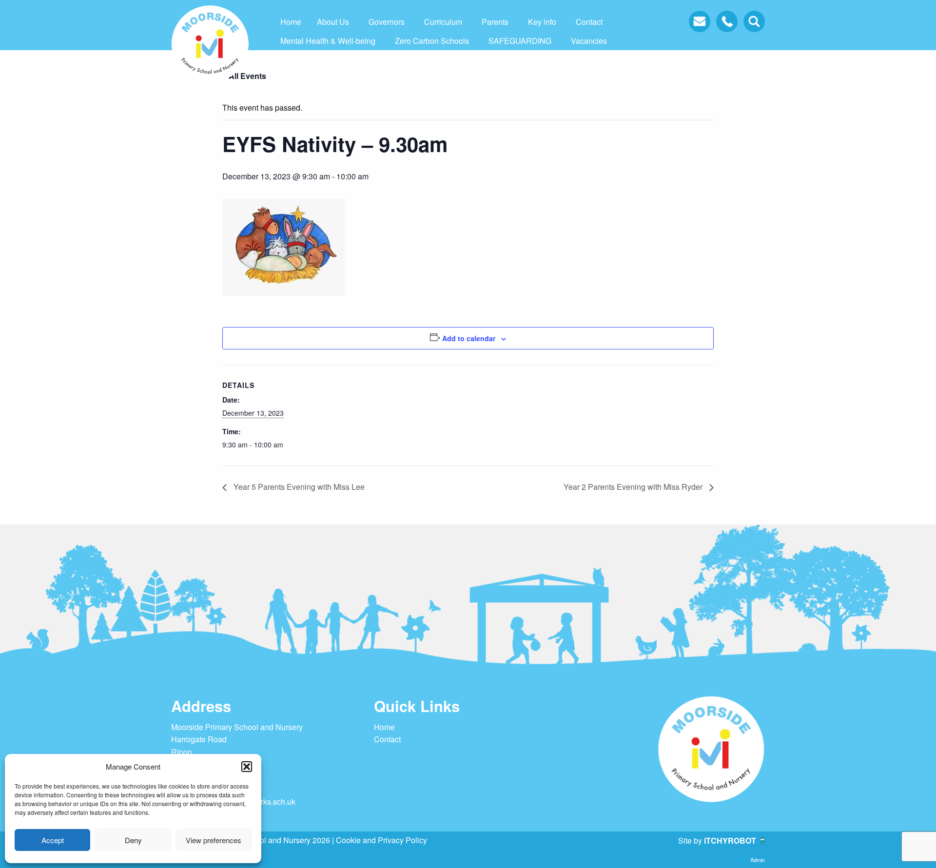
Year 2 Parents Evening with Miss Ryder (634, 486)
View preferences (213, 840)
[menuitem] (291, 22)
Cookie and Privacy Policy (381, 840)
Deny (133, 840)
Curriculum (443, 21)
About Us (333, 21)
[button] (247, 767)
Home (290, 21)
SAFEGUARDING (519, 40)
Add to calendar (468, 338)
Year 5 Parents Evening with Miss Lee (298, 486)
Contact (589, 21)
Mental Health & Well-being (327, 40)
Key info (542, 21)
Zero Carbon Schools (432, 40)
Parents (495, 21)
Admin (757, 860)
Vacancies (589, 40)
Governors (387, 21)
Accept (52, 840)
